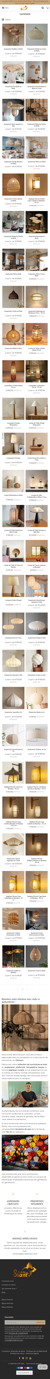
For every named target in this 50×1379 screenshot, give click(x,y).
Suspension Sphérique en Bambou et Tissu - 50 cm (36, 312)
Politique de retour (17, 1353)
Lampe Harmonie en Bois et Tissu (36, 459)
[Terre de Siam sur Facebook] (20, 1358)
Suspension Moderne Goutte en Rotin (13, 237)
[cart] (47, 7)
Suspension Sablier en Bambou (13, 971)
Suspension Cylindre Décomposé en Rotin (13, 934)
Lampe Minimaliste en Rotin (13, 495)
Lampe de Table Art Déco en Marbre (13, 566)
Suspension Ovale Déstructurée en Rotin (36, 934)
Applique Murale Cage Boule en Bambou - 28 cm (36, 897)
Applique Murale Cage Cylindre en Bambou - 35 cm (36, 823)
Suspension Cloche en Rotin (13, 311)
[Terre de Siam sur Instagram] (27, 1358)
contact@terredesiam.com (14, 1340)
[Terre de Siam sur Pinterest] (23, 1358)
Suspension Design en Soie (36, 638)
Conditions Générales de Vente (13, 1351)
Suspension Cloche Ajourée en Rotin (13, 200)
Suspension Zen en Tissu (13, 638)
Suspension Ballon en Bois (13, 348)
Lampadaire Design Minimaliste (13, 424)
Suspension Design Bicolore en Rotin (13, 162)
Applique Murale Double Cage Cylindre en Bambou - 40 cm (37, 200)
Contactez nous (8, 1281)
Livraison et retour (9, 1285)
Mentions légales (32, 1353)
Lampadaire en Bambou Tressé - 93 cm (37, 386)
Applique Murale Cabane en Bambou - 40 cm (13, 788)
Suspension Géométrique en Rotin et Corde (36, 87)
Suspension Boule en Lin (37, 712)
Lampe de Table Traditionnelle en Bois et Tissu (37, 496)
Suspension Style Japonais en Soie (13, 125)
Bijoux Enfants (7, 1307)
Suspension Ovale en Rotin (36, 971)
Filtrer (8, 20)
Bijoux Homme (7, 1303)
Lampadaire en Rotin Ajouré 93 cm (13, 386)
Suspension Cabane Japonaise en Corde (13, 859)
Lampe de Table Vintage (13, 600)
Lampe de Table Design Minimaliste (36, 424)
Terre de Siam (19, 1363)
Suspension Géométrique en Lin (13, 750)
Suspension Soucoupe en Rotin (37, 237)
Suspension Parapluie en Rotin (13, 87)
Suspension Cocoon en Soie (37, 675)
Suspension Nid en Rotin (13, 274)
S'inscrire (40, 1322)
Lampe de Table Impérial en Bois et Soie (13, 531)
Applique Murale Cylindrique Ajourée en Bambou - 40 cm (36, 788)
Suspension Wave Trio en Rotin (36, 275)
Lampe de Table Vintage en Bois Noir (37, 531)
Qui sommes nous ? (9, 1288)
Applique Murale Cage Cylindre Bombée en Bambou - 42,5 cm (13, 823)
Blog (3, 1292)
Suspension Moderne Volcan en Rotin (36, 125)
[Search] (43, 7)
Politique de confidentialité (18, 1333)
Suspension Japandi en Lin (13, 712)
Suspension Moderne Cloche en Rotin (36, 50)
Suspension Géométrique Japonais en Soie (36, 601)
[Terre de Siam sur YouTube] (30, 1358)
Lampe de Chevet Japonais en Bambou (37, 566)
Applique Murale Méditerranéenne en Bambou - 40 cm (36, 860)
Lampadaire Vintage (13, 458)
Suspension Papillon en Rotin (13, 49)
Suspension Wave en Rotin (36, 162)
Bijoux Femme (7, 1299)
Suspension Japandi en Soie (13, 675)
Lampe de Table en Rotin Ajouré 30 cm (36, 349)
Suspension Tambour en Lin (37, 749)
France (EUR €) (23, 1373)
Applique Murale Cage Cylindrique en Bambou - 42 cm (13, 898)
